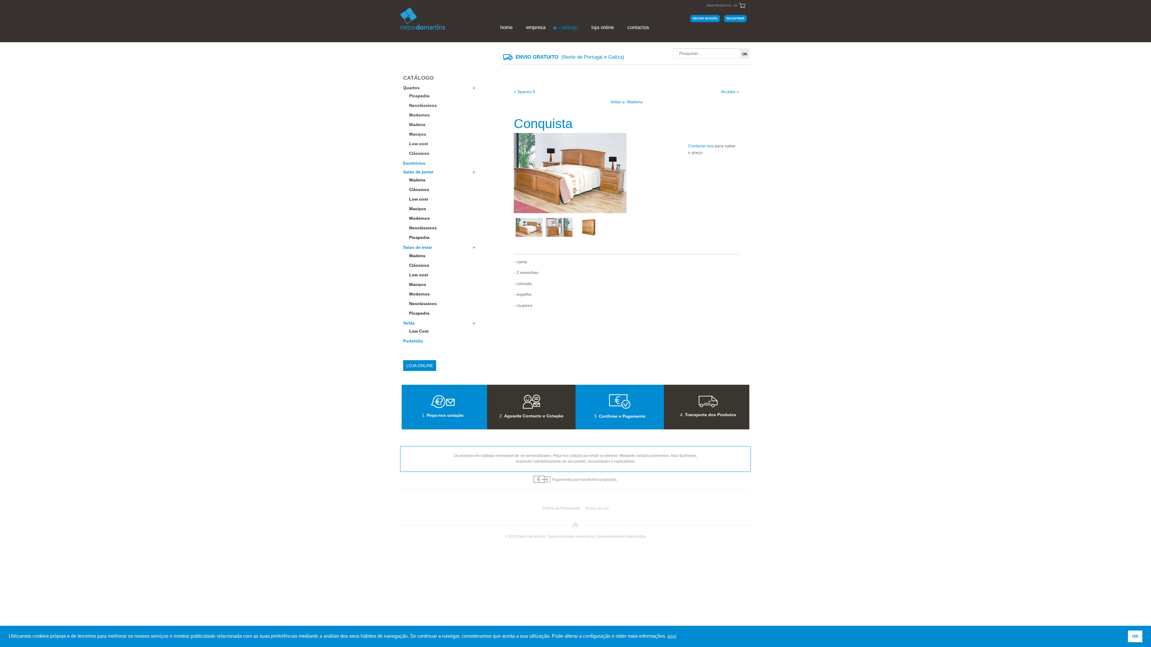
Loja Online (602, 27)
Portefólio (413, 341)
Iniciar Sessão (705, 18)
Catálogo (568, 27)
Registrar (735, 18)
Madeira (417, 124)
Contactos (638, 27)
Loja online (419, 365)
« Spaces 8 (524, 91)
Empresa (536, 27)
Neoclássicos (423, 105)
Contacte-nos (701, 145)
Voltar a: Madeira (626, 101)
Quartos (411, 87)
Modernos (419, 115)
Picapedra (419, 95)
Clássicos (419, 153)
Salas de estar (417, 247)
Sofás (409, 323)
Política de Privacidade (561, 508)
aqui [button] (672, 636)
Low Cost (419, 331)
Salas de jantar (418, 171)
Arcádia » (730, 91)
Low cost (418, 143)
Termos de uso (597, 508)
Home (506, 27)
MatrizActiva (636, 536)
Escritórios (414, 163)
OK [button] (1135, 636)
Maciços (417, 134)
